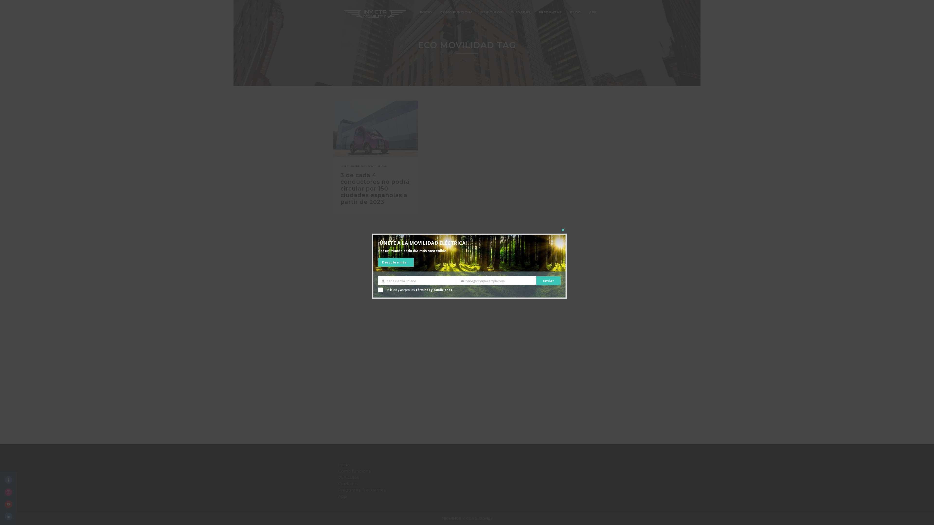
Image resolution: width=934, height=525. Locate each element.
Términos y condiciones (433, 290)
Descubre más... (396, 262)
